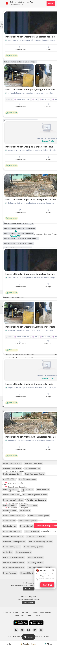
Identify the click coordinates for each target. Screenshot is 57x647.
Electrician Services (35, 557)
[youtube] (41, 630)
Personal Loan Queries (12, 468)
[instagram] (28, 630)
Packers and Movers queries (38, 515)
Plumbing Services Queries (13, 567)
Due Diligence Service (27, 479)
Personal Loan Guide (33, 463)
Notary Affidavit (26, 573)
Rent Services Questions (36, 500)
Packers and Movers (11, 494)
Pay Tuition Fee (27, 489)
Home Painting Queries (12, 531)
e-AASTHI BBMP (9, 479)
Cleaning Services (32, 531)
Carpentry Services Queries (13, 557)
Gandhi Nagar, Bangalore (17, 503)
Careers (16, 612)
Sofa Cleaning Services (36, 536)
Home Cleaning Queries (33, 547)
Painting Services (9, 526)
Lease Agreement (35, 567)
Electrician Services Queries (14, 562)
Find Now (28, 589)
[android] (21, 622)
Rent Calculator (9, 505)
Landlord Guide (9, 510)
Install (50, 3)
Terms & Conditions (30, 612)
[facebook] (16, 630)
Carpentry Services (23, 552)
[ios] (36, 622)
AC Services (7, 552)
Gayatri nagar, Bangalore (17, 487)
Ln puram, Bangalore (16, 483)
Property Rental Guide (28, 505)
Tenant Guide (24, 510)
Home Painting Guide (28, 526)
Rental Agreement (10, 489)
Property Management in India (35, 494)
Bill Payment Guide (32, 468)
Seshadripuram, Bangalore (18, 507)
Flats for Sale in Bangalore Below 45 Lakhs (20, 354)
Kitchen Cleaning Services (13, 536)
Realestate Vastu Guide (12, 463)
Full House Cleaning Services (40, 541)
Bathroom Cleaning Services (14, 541)
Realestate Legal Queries (35, 474)
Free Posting (28, 603)
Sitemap (30, 616)
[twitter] (22, 630)
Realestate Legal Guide (12, 474)
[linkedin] (34, 630)
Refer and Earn (43, 489)
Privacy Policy (45, 612)
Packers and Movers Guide (13, 515)
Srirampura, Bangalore (17, 479)
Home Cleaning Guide (11, 547)
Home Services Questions (13, 500)
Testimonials (19, 616)
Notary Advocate (10, 573)
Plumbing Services (35, 562)
